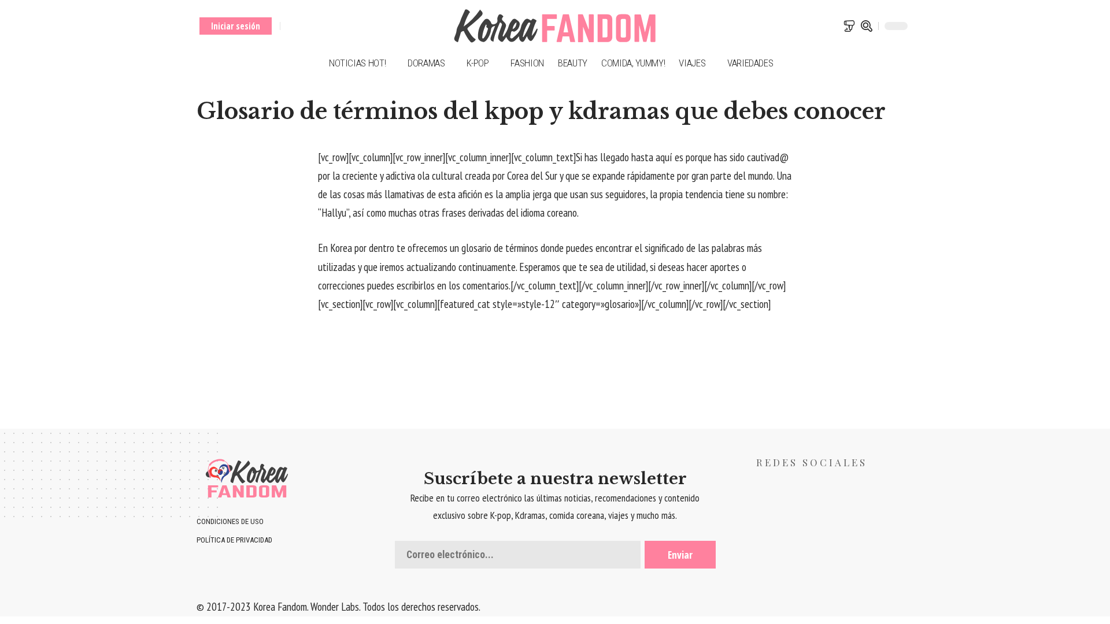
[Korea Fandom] (555, 26)
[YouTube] (319, 26)
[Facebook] (290, 26)
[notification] (849, 26)
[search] (866, 26)
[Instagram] (334, 26)
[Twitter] (305, 26)
